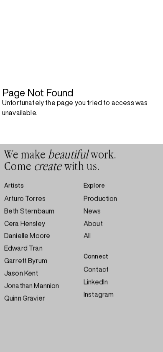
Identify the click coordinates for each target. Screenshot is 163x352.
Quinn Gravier (24, 298)
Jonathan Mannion (31, 285)
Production (100, 198)
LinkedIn (96, 282)
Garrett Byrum (25, 260)
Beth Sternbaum (29, 211)
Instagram (99, 294)
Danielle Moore (27, 235)
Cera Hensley (24, 223)
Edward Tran (23, 248)
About (93, 223)
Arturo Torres (25, 198)
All (87, 235)
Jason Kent (21, 273)
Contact (96, 269)
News (92, 211)
